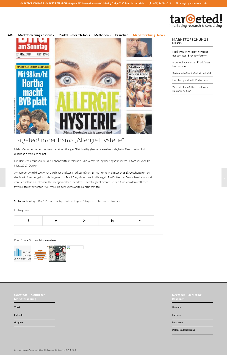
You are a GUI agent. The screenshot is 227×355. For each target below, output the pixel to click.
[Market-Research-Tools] (74, 19)
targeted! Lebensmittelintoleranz (102, 200)
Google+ (18, 322)
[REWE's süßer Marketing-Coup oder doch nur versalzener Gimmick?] (75, 254)
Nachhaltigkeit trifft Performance (191, 80)
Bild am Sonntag (54, 200)
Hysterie (68, 200)
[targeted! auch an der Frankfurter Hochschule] (22, 254)
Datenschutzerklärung (183, 329)
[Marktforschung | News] (149, 19)
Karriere (176, 315)
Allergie (33, 200)
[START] (9, 19)
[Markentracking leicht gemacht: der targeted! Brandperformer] (40, 254)
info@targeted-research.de (193, 3)
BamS (41, 200)
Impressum (177, 322)
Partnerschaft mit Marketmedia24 (191, 73)
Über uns (176, 307)
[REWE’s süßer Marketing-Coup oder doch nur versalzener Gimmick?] (224, 177)
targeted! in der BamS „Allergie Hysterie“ (69, 140)
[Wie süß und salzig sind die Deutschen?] (57, 254)
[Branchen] (122, 19)
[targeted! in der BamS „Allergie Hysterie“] (84, 86)
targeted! (79, 200)
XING (17, 307)
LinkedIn (18, 315)
